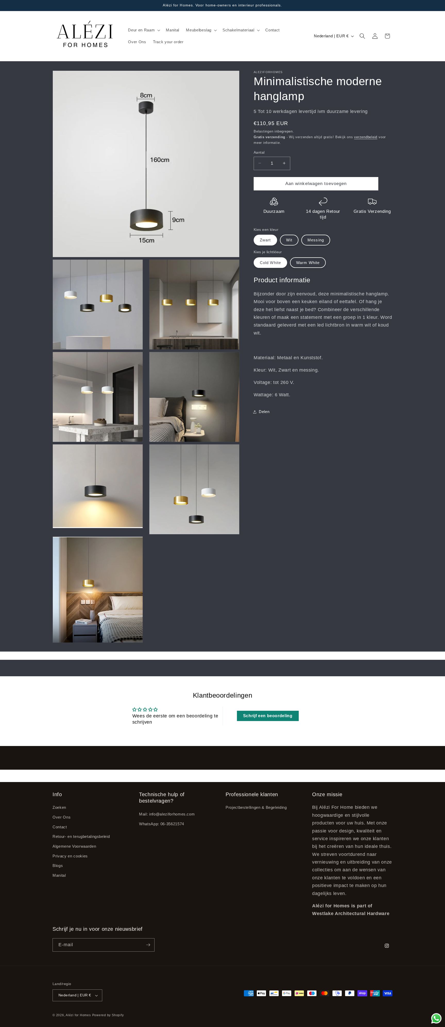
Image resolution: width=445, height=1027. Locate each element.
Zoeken (59, 807)
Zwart (265, 240)
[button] (143, 30)
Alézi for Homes (78, 1015)
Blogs (58, 865)
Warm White (308, 262)
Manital (59, 875)
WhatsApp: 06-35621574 (161, 824)
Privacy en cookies (70, 856)
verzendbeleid (365, 137)
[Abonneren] (148, 945)
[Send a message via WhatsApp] (436, 1018)
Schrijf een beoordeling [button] (268, 716)
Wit (289, 240)
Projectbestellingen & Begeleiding (256, 807)
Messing (315, 240)
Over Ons (62, 817)
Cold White (270, 262)
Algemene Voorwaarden (74, 846)
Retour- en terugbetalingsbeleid (81, 836)
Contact (60, 827)
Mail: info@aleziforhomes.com (167, 814)
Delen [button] (264, 411)
